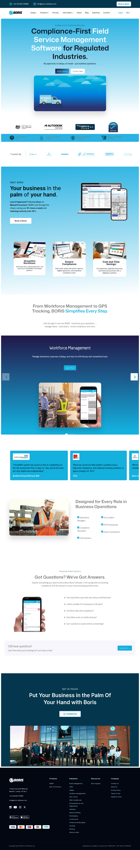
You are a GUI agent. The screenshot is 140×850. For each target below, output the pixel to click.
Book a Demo (21, 221)
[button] (134, 376)
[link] (70, 385)
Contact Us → (124, 648)
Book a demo (62, 71)
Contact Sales (78, 71)
